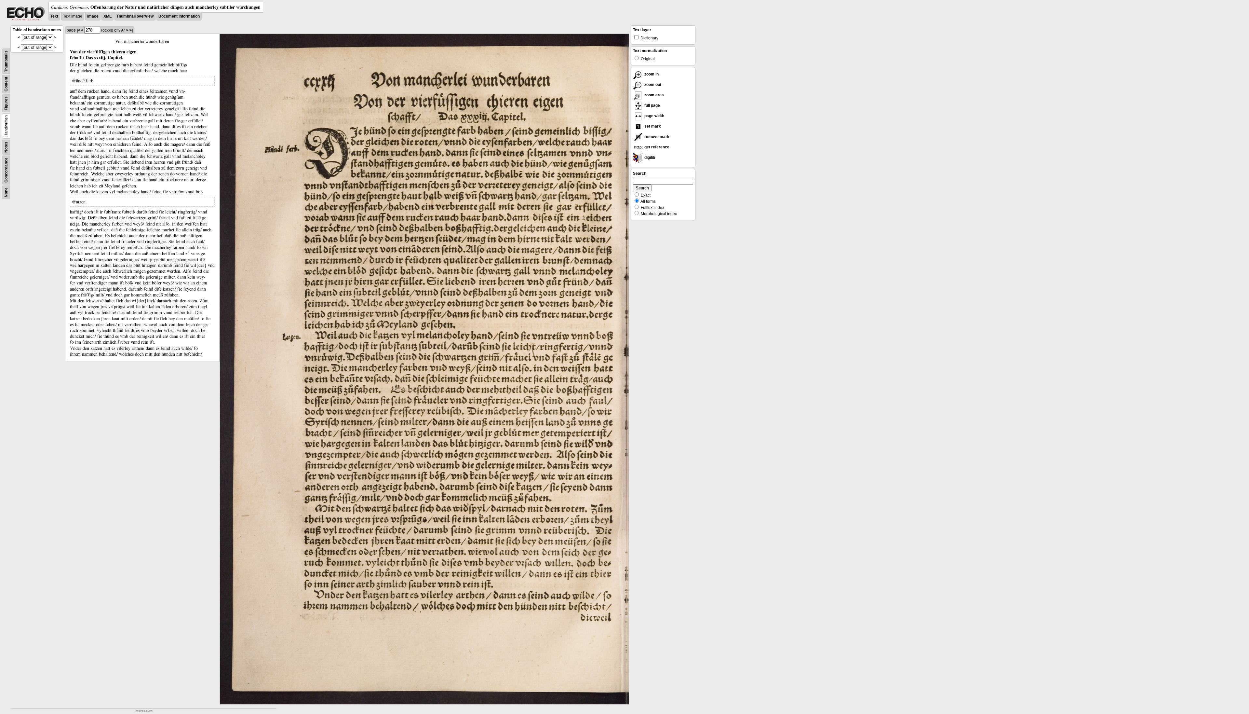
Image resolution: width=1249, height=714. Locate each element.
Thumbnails (6, 61)
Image (93, 16)
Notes (6, 147)
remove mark (656, 136)
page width (653, 116)
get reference (656, 147)
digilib (649, 157)
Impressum (144, 710)
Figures (6, 103)
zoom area (653, 95)
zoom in (651, 74)
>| (131, 30)
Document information (179, 16)
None (6, 192)
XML (107, 16)
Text (54, 16)
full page (651, 105)
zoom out (652, 84)
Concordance (6, 170)
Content (6, 84)
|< (78, 30)
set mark (652, 126)
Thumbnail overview (135, 16)
